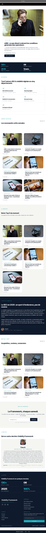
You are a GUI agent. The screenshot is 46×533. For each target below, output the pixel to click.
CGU (29, 531)
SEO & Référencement (28, 501)
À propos (3, 514)
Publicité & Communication (29, 506)
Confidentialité (42, 525)
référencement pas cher (19, 528)
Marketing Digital (27, 505)
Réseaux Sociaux (27, 503)
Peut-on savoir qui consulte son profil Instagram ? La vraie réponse (33, 174)
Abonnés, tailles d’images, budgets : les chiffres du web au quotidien (33, 197)
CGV (25, 531)
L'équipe (3, 515)
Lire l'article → (10, 55)
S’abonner (34, 419)
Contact (2, 519)
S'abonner (34, 521)
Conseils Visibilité (27, 508)
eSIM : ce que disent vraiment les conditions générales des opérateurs (20, 44)
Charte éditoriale (4, 517)
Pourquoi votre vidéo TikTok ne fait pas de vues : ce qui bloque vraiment (12, 197)
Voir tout (41, 120)
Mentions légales (35, 525)
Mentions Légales (19, 531)
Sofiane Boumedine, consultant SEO (30, 528)
